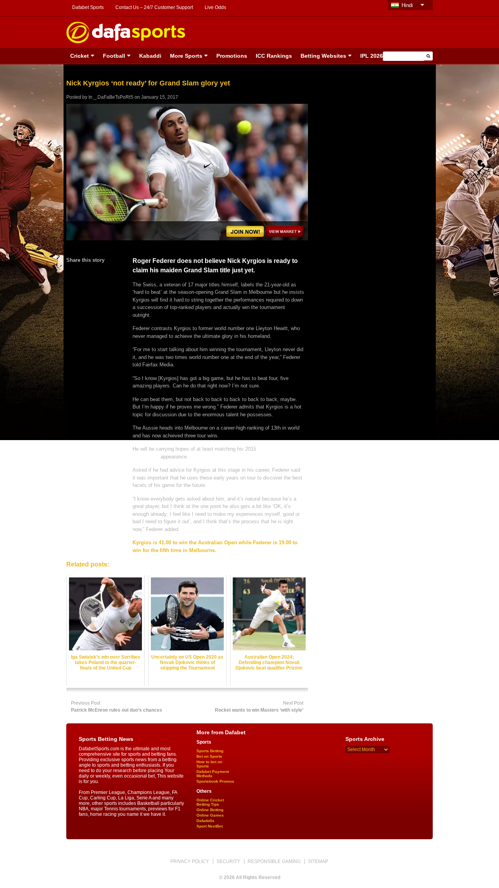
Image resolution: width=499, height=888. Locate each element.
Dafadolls (205, 821)
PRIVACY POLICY (189, 861)
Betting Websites (323, 56)
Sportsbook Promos (215, 781)
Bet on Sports (209, 756)
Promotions (231, 56)
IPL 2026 (371, 56)
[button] (428, 56)
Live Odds (215, 7)
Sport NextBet (209, 826)
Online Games (210, 815)
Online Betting (209, 810)
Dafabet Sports (88, 7)
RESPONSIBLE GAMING (274, 861)
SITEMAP (318, 861)
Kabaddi (150, 56)
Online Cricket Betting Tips (210, 802)
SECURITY (228, 861)
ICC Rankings (274, 56)
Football (114, 56)
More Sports (186, 56)
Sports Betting (209, 751)
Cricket (79, 56)
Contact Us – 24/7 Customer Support (154, 7)
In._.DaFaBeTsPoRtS (110, 97)
